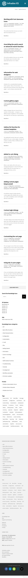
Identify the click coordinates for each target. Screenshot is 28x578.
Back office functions (12, 156)
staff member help (6, 421)
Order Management (7, 414)
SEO (4, 357)
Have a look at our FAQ (7, 319)
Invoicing (5, 409)
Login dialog (8, 214)
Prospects (4, 525)
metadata (11, 412)
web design (21, 79)
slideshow (21, 419)
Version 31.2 (4, 307)
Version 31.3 (4, 306)
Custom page (15, 187)
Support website (8, 540)
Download (5, 405)
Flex (4, 345)
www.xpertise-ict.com (9, 545)
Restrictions (9, 416)
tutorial (12, 26)
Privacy (3, 527)
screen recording (17, 416)
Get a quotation (5, 552)
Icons (9, 26)
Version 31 (4, 309)
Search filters (6, 52)
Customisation (11, 23)
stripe (20, 421)
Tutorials (16, 23)
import (20, 407)
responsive (16, 79)
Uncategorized (6, 370)
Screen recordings (7, 354)
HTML (11, 188)
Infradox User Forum (7, 390)
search (20, 51)
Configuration (11, 76)
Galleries (5, 105)
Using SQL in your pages (12, 263)
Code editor (17, 239)
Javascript (12, 51)
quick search (16, 51)
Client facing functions (8, 333)
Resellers (4, 557)
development (17, 24)
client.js (12, 49)
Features (4, 522)
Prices (4, 416)
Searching (11, 52)
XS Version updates (7, 376)
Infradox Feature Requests (9, 387)
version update (6, 426)
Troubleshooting (7, 363)
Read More (6, 35)
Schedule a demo (6, 550)
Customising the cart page (13, 236)
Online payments (18, 412)
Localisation (5, 412)
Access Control (6, 398)
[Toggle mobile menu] (25, 3)
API (3, 327)
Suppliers (12, 423)
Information (5, 351)
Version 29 (4, 312)
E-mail (4, 342)
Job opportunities (6, 555)
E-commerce (11, 405)
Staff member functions (8, 360)
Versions (4, 524)
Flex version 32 (5, 304)
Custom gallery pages (11, 101)
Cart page (6, 159)
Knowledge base (6, 516)
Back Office (15, 398)
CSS (7, 24)
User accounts (18, 423)
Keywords (16, 409)
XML (22, 426)
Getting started (10, 407)
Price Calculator (20, 414)
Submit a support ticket (7, 553)
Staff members (15, 188)
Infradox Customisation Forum (10, 384)
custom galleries (7, 104)
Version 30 (4, 311)
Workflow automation (8, 373)
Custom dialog (11, 159)
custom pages (13, 266)
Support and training (7, 519)
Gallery (21, 132)
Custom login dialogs (11, 210)
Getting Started (6, 348)
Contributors (19, 400)
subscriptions (5, 423)
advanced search (7, 49)
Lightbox (21, 409)
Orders (13, 414)
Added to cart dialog (11, 154)
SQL (10, 267)
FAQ (3, 518)
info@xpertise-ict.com (10, 538)
